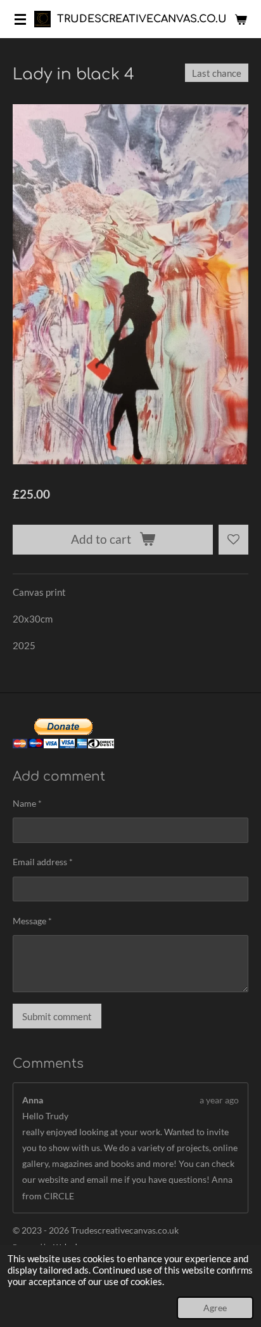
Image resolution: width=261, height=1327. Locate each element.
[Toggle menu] (20, 19)
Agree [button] (215, 1308)
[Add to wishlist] (233, 540)
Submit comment (57, 1016)
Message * (32, 920)
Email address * (43, 861)
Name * (27, 803)
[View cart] (241, 19)
